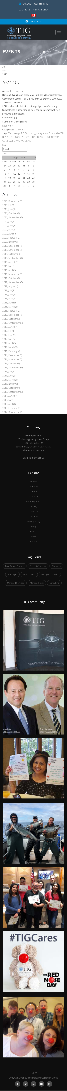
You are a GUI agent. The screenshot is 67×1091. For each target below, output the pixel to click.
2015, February (11, 408)
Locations (25, 9)
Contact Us (35, 21)
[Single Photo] (33, 611)
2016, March (9, 379)
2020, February (11, 237)
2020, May (8, 229)
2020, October (11, 213)
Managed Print (36, 582)
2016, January (10, 383)
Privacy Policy (40, 9)
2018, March (9, 306)
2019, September (12, 257)
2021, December (12, 201)
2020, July (8, 221)
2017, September (12, 322)
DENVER (41, 137)
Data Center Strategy (14, 566)
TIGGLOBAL (30, 137)
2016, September (12, 367)
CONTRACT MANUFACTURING (16, 140)
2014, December (12, 412)
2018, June (8, 294)
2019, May (8, 266)
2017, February (11, 351)
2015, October (11, 387)
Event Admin (16, 91)
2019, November (12, 249)
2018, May (8, 298)
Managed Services (15, 582)
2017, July (8, 330)
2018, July (8, 290)
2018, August (10, 286)
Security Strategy (38, 566)
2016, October (11, 363)
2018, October (11, 278)
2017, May (8, 339)
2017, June (8, 335)
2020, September (12, 217)
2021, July (8, 205)
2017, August (10, 326)
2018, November (12, 274)
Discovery (56, 566)
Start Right (12, 574)
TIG (22, 133)
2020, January (10, 241)
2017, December (12, 314)
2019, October (11, 253)
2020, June (8, 225)
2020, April (9, 233)
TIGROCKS (19, 137)
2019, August (10, 262)
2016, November (12, 359)
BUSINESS (7, 137)
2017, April (9, 343)
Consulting (54, 582)
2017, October (11, 318)
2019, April (9, 270)
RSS (4, 144)
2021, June (8, 209)
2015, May (8, 399)
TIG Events (19, 129)
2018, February (11, 310)
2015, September (12, 391)
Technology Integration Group (40, 133)
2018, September (12, 282)
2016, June (8, 375)
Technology (14, 133)
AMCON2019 (53, 137)
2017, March (9, 347)
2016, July (8, 371)
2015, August (10, 395)
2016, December (12, 355)
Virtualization (29, 574)
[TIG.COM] (19, 33)
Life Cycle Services (49, 574)
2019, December (12, 245)
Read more (8, 125)
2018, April (9, 302)
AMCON (11, 82)
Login (34, 1072)
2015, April (9, 404)
